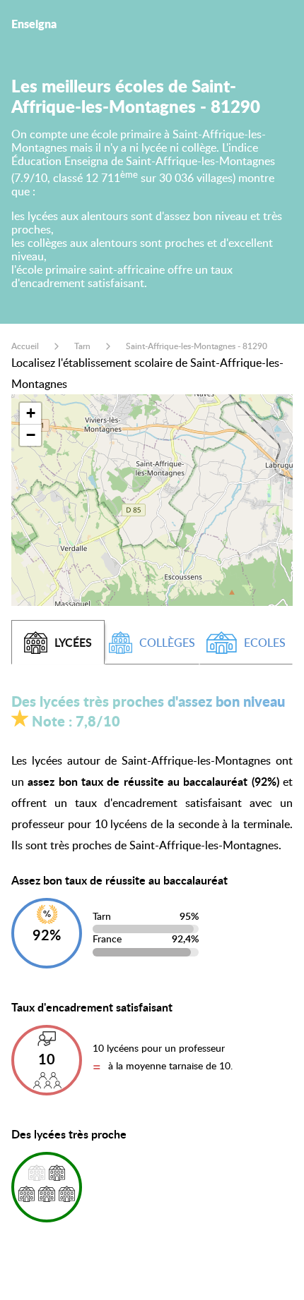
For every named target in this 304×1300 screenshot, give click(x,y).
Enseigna (34, 24)
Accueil (25, 346)
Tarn (82, 346)
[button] (30, 414)
